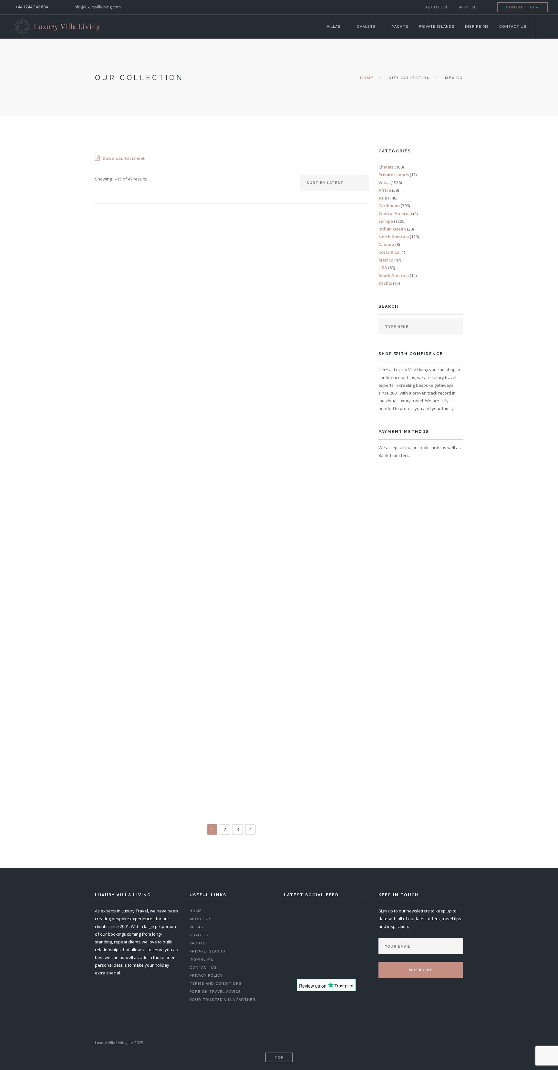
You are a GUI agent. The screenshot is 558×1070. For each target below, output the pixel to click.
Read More (136, 341)
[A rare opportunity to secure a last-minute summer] (299, 917)
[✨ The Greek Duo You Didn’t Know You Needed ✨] (352, 917)
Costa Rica (388, 252)
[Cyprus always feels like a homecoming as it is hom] (326, 933)
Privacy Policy (206, 975)
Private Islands (437, 27)
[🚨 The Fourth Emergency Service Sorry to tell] (352, 949)
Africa (384, 190)
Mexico (385, 260)
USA (382, 268)
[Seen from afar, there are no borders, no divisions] (352, 933)
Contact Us (513, 27)
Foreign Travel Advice (215, 992)
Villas (334, 27)
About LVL (436, 7)
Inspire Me (477, 27)
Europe (385, 221)
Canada (386, 244)
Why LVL (467, 7)
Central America (395, 213)
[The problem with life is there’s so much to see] (299, 949)
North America (393, 237)
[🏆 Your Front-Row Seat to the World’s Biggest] (326, 917)
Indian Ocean (392, 229)
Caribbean (389, 206)
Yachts (400, 27)
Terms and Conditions (216, 984)
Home (367, 78)
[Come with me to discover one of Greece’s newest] (299, 933)
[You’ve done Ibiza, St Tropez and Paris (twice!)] (326, 949)
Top (279, 1057)
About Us (201, 919)
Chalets (366, 27)
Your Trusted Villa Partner (222, 1000)
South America (393, 275)
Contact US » (522, 7)
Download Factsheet (123, 158)
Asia (382, 198)
